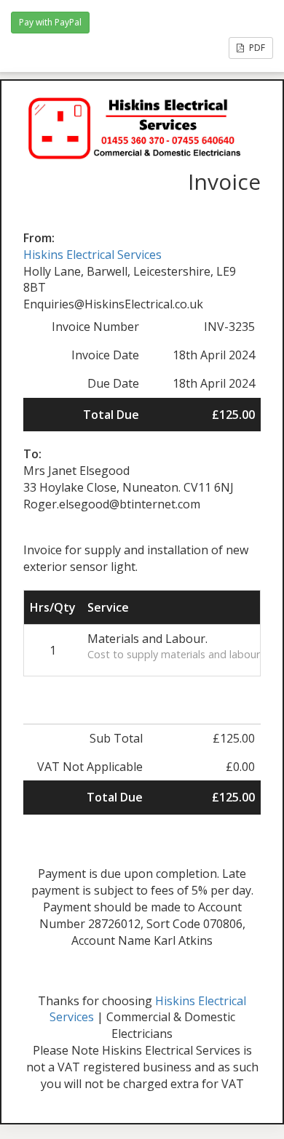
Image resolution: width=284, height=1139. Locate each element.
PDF (256, 47)
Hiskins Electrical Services (92, 255)
